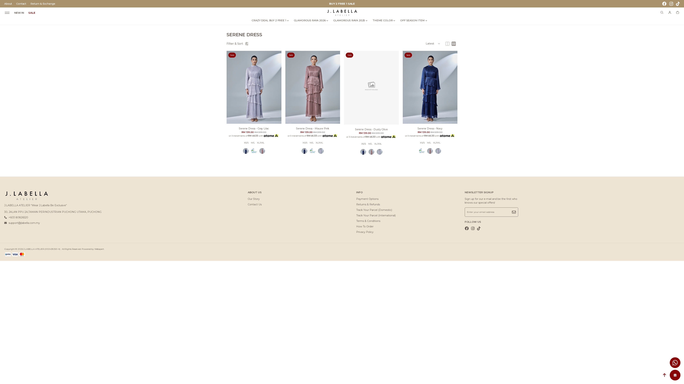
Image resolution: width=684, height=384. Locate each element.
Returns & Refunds (368, 204)
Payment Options (367, 199)
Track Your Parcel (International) (376, 215)
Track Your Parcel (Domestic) (374, 210)
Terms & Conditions (368, 221)
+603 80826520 (18, 217)
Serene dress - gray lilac (254, 128)
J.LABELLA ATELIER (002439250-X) (41, 249)
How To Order (365, 226)
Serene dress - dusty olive (371, 129)
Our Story (254, 199)
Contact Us (255, 204)
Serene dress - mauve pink (312, 128)
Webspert (99, 249)
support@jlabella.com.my (24, 223)
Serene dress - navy (430, 128)
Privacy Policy (365, 232)
